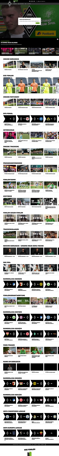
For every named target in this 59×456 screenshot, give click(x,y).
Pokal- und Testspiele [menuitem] (21, 3)
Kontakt (39, 444)
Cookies (35, 444)
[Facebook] (29, 1)
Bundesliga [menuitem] (15, 3)
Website (42, 444)
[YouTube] (31, 1)
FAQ (32, 444)
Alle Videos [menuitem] (29, 3)
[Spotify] (34, 1)
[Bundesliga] (45, 444)
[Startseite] (10, 4)
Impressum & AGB (15, 444)
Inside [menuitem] (25, 3)
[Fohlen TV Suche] (36, 1)
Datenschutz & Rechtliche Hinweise (25, 444)
